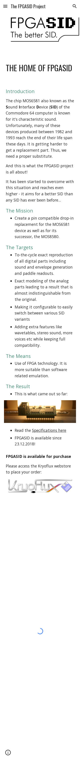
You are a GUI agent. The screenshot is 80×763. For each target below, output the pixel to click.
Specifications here (49, 430)
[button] (5, 6)
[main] (40, 67)
